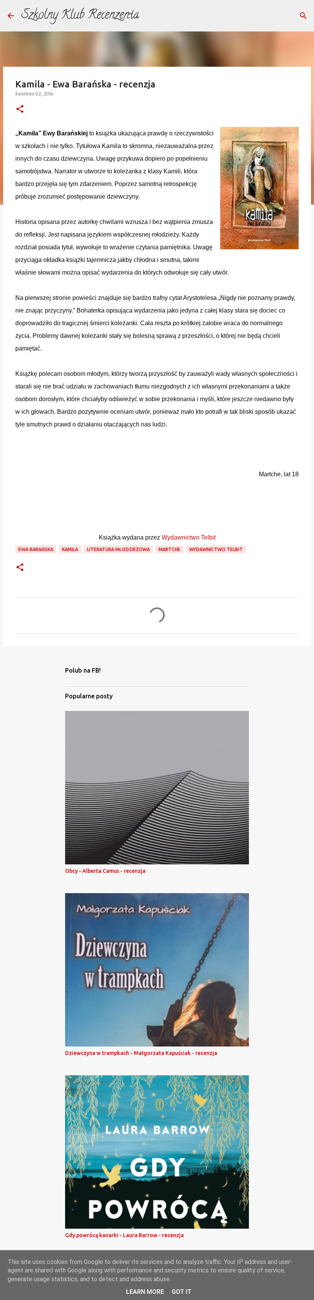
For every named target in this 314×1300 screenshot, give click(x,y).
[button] (20, 109)
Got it (181, 1291)
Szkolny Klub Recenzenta (80, 15)
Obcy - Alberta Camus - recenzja (105, 871)
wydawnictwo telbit (216, 549)
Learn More (145, 1291)
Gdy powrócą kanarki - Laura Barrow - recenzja (124, 1235)
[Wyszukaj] (303, 16)
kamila (70, 549)
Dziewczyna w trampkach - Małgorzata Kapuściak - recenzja (141, 1053)
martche (169, 549)
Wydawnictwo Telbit (189, 537)
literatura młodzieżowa (118, 549)
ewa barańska (35, 549)
